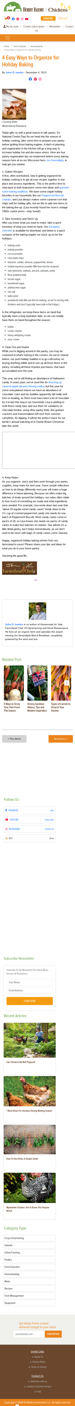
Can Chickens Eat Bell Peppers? (20, 1062)
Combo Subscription (33, 26)
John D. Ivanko (15, 72)
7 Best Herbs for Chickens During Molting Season (29, 1110)
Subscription (53, 1334)
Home (6, 46)
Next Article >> (61, 738)
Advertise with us (39, 1381)
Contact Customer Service (39, 1386)
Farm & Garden (19, 46)
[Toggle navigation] (7, 37)
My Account (12, 26)
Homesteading (37, 46)
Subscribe (48, 18)
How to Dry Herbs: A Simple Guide (22, 1158)
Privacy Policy (38, 1361)
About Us (38, 1356)
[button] (66, 683)
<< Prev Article (14, 738)
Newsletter (55, 26)
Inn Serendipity (55, 160)
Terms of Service (39, 1367)
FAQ (39, 1391)
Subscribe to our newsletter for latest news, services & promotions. (27, 972)
